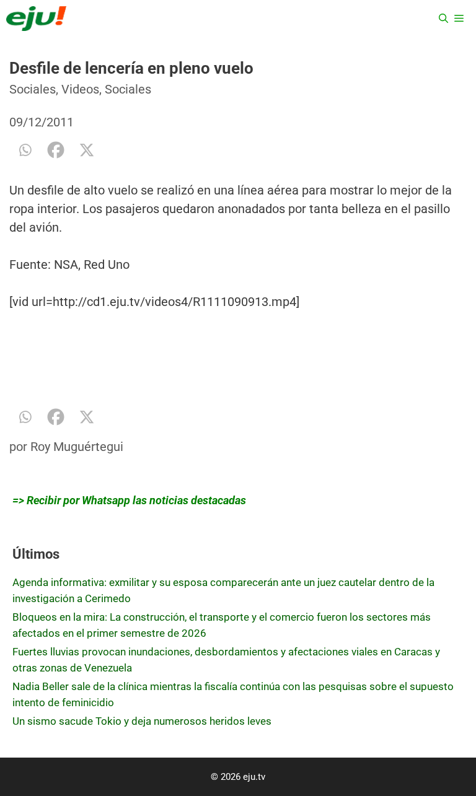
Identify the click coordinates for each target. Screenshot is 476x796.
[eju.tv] (36, 18)
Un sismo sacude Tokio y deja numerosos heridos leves (141, 721)
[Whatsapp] (25, 150)
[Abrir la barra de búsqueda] (443, 18)
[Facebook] (56, 150)
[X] (87, 150)
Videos (80, 89)
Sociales (32, 89)
